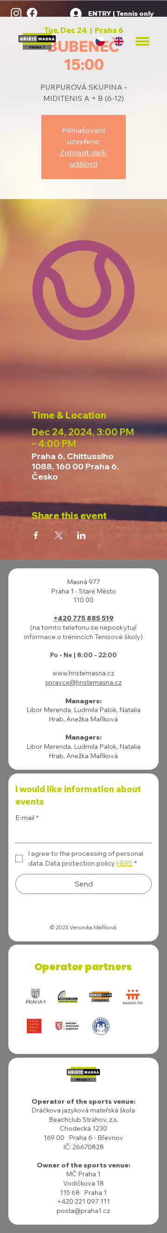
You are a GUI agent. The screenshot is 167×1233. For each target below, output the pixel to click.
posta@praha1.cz (83, 1210)
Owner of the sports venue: (83, 1165)
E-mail (27, 817)
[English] (118, 41)
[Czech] (100, 41)
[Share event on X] (58, 535)
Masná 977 (83, 582)
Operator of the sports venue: (83, 1101)
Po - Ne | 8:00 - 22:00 (83, 655)
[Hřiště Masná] (16, 13)
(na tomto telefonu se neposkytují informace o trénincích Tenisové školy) (83, 632)
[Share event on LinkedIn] (81, 535)
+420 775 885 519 (83, 618)
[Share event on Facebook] (36, 535)
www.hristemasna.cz (83, 673)
